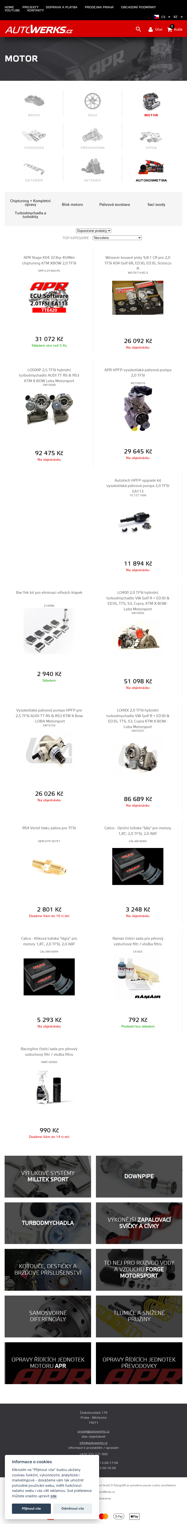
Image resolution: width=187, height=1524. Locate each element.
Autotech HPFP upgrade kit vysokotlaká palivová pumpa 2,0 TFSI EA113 (137, 486)
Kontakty (35, 10)
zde (53, 1496)
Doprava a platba (61, 7)
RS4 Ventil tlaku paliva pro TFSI (49, 828)
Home (9, 7)
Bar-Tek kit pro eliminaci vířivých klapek (49, 592)
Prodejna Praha (99, 7)
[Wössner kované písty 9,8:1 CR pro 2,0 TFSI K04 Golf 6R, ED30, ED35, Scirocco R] (138, 297)
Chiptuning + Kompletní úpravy (30, 203)
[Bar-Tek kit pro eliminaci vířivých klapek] (49, 630)
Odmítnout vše (72, 1508)
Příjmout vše (31, 1508)
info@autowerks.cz (93, 1443)
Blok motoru (72, 204)
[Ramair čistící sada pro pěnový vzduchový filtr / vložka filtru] (138, 976)
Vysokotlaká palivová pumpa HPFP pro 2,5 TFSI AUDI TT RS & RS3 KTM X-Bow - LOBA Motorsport (49, 716)
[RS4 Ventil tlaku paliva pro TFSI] (49, 866)
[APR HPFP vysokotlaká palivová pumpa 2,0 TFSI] (138, 408)
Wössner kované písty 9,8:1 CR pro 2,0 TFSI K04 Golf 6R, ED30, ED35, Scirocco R (137, 263)
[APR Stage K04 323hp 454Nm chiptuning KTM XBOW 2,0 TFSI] (49, 295)
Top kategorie (76, 238)
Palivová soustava (114, 204)
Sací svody (156, 204)
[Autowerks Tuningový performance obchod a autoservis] (39, 29)
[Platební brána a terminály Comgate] (61, 1519)
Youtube (12, 10)
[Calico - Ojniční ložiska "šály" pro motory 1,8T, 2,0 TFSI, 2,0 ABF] (138, 866)
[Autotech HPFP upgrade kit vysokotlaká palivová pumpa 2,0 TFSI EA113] (138, 520)
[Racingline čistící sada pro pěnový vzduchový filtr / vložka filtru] (49, 1087)
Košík (176, 29)
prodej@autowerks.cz (93, 1432)
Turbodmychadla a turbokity (30, 215)
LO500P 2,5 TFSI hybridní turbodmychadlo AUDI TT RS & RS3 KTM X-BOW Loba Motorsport (49, 375)
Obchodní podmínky (138, 7)
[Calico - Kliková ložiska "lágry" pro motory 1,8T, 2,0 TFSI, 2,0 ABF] (49, 976)
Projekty (30, 7)
